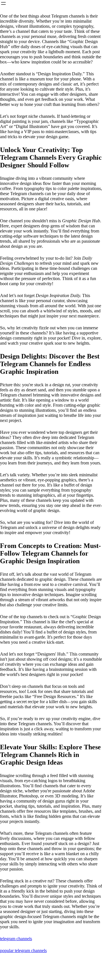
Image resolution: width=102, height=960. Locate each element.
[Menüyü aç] (3, 3)
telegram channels (16, 938)
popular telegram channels (23, 950)
